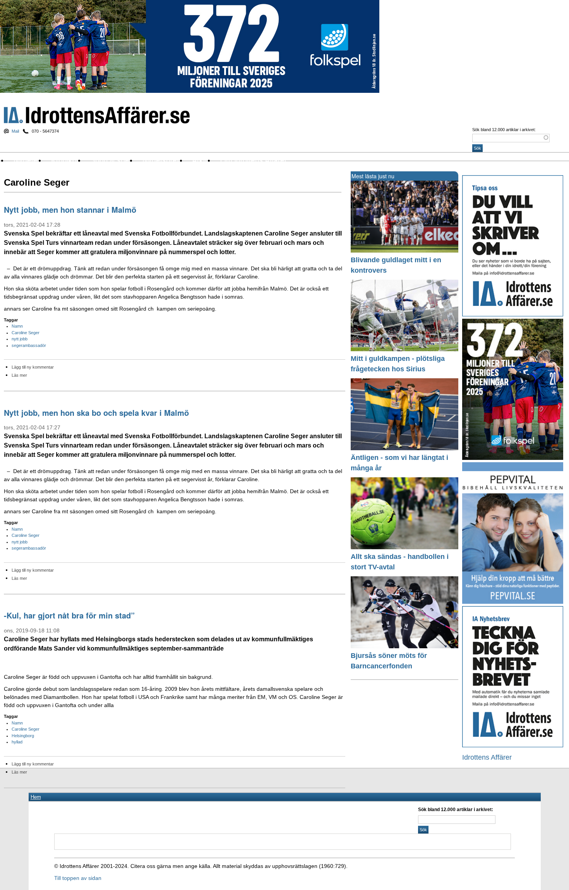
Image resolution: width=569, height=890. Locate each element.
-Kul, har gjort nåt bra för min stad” (69, 615)
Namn (17, 326)
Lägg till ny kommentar (33, 367)
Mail (15, 131)
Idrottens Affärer (97, 115)
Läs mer (19, 375)
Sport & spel (110, 160)
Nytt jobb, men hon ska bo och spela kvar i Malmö (96, 412)
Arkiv (200, 160)
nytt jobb (19, 339)
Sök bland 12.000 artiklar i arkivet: (504, 129)
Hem (36, 797)
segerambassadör (29, 345)
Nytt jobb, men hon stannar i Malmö (70, 209)
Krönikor (65, 160)
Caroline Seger (25, 332)
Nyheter (27, 160)
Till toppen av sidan (77, 878)
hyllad (17, 742)
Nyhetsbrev (161, 160)
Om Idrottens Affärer (253, 160)
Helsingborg (23, 735)
